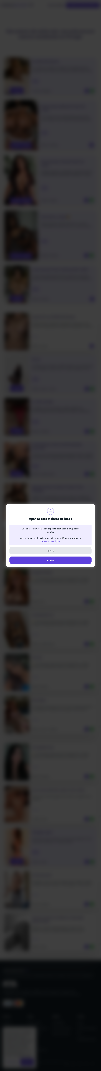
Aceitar (50, 560)
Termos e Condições (50, 541)
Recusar (50, 550)
